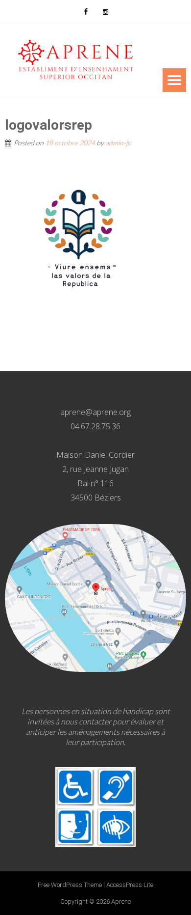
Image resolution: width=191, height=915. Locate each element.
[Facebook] (86, 11)
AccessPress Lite (129, 884)
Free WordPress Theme (70, 884)
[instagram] (105, 11)
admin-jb (118, 143)
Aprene (121, 901)
